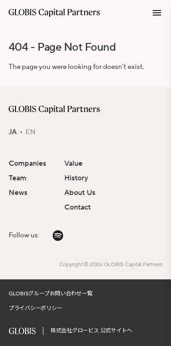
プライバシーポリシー (35, 308)
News (18, 192)
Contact (77, 207)
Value (73, 163)
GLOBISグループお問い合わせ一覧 (51, 293)
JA (13, 132)
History (76, 178)
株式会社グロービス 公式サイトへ (91, 330)
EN (31, 132)
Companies (27, 163)
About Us (79, 192)
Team (17, 178)
